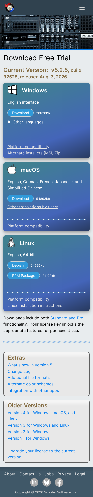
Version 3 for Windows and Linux (39, 425)
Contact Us (30, 473)
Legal (80, 473)
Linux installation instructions (34, 305)
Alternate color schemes (30, 383)
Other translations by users (32, 206)
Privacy (64, 473)
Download (20, 113)
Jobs (49, 473)
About (10, 473)
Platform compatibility (28, 146)
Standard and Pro (66, 317)
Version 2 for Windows (29, 431)
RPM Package (23, 275)
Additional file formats (29, 377)
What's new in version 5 (30, 364)
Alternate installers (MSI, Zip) (34, 152)
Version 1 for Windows (29, 438)
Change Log (19, 371)
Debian (18, 265)
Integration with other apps (33, 390)
